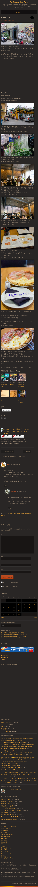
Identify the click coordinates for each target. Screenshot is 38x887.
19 (29, 607)
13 (34, 604)
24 (19, 610)
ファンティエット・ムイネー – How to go (12, 778)
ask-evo (11, 20)
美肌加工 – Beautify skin (7, 815)
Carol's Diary (4, 850)
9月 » (35, 617)
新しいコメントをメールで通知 (10, 582)
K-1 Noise (27, 451)
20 (34, 607)
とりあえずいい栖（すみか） (9, 858)
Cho (2, 726)
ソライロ (3, 724)
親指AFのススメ (5, 803)
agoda (3, 659)
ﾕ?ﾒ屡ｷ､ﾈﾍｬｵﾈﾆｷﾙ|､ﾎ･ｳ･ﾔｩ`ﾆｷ (14, 767)
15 (8, 607)
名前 (2, 556)
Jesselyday (15, 763)
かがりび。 (4, 840)
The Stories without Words (19, 2)
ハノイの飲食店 (5, 731)
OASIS (3, 767)
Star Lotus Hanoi (5, 757)
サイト (3, 569)
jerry (8, 464)
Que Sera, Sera (5, 836)
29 (8, 614)
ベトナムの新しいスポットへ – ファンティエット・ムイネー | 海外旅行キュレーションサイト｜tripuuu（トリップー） (19, 780)
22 (8, 610)
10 (19, 604)
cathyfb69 (15, 765)
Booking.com (4, 657)
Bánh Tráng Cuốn (4, 385)
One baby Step (5, 852)
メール (3, 562)
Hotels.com (4, 655)
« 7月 (2, 617)
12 (29, 604)
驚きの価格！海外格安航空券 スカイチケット (14, 633)
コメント (3, 534)
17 (19, 607)
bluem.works (4, 830)
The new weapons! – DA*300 (9, 819)
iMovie (15, 770)
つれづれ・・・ (5, 846)
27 (34, 610)
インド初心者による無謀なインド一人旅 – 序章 (14, 772)
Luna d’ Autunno (20, 401)
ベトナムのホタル (7, 451)
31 (19, 614)
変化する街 (4, 729)
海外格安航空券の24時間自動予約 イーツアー (14, 637)
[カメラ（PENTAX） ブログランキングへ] (18, 437)
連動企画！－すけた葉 (7, 806)
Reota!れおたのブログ (7, 834)
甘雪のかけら (5, 856)
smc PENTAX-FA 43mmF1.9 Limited (11, 810)
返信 (5, 485)
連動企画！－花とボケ (7, 801)
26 (29, 610)
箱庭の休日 (4, 842)
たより (3, 400)
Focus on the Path (6, 854)
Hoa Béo (12, 384)
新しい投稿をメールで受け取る (10, 586)
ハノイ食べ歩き (5, 751)
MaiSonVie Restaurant (21, 385)
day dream (4, 838)
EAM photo (4, 844)
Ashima (11, 400)
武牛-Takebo (4, 812)
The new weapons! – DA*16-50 (9, 817)
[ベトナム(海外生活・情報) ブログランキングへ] (6, 437)
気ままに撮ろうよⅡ (6, 848)
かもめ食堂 (4, 832)
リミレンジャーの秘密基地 (8, 826)
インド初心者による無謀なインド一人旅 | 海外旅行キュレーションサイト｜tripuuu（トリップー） (18, 774)
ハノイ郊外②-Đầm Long (8, 808)
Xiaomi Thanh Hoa (6, 722)
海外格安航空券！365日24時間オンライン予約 (14, 635)
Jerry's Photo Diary (6, 828)
